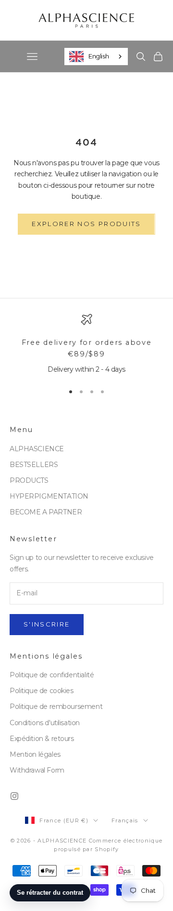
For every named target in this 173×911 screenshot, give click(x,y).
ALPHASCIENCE (37, 448)
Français (124, 820)
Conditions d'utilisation (45, 722)
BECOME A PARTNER (46, 512)
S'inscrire (47, 624)
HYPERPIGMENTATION (49, 496)
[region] (86, 344)
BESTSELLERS (34, 464)
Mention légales (35, 754)
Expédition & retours (42, 738)
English (98, 56)
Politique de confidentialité (52, 675)
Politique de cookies (42, 690)
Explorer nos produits (86, 224)
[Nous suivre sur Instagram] (14, 796)
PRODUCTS (29, 480)
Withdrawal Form (37, 770)
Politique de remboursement (56, 706)
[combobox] (96, 56)
